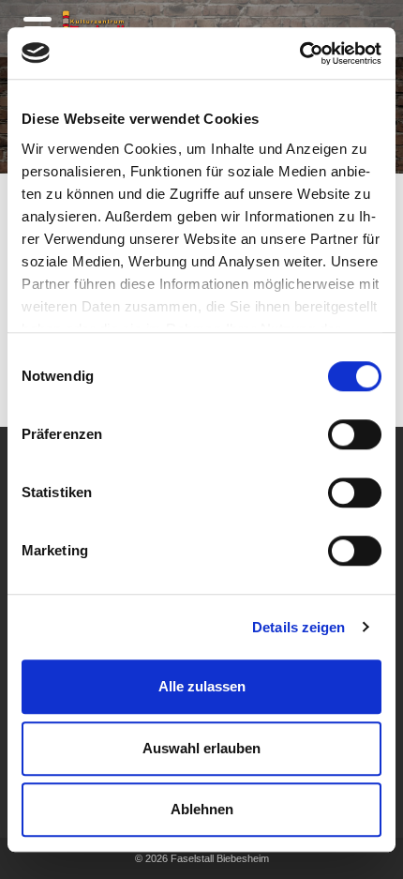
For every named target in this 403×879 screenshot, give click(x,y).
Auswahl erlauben (201, 748)
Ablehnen (202, 809)
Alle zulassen (202, 686)
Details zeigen (298, 627)
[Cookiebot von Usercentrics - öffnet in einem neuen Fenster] (299, 53)
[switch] (354, 434)
